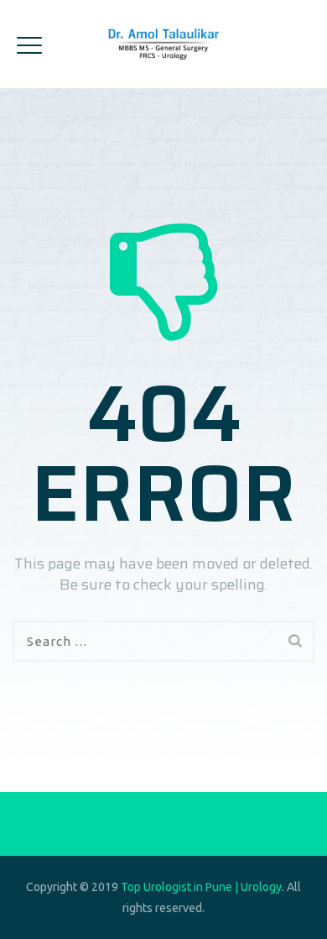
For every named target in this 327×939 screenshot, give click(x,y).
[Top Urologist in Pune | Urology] (164, 44)
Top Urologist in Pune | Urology (201, 887)
